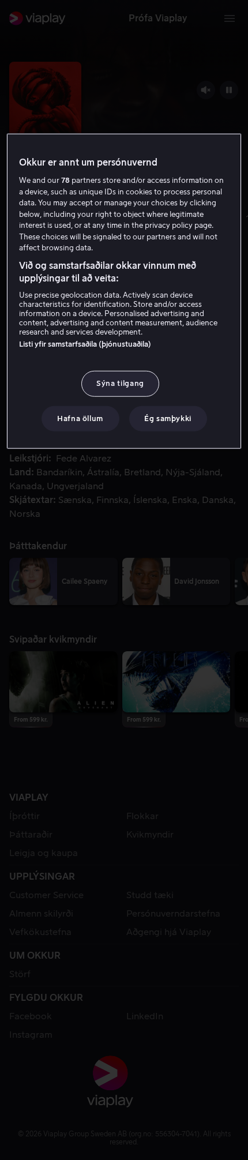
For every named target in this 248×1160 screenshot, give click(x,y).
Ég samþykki (167, 418)
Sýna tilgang (120, 383)
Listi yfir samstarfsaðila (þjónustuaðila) (85, 344)
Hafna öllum (80, 418)
